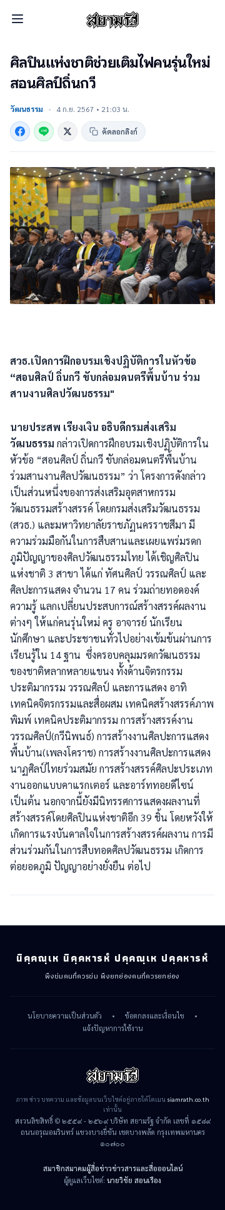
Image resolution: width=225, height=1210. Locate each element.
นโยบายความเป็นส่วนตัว (65, 1016)
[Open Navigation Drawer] (17, 18)
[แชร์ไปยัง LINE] (44, 131)
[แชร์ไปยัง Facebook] (20, 131)
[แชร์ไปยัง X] (68, 131)
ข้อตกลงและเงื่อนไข (154, 1016)
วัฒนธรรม (26, 109)
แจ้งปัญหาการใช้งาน (112, 1028)
